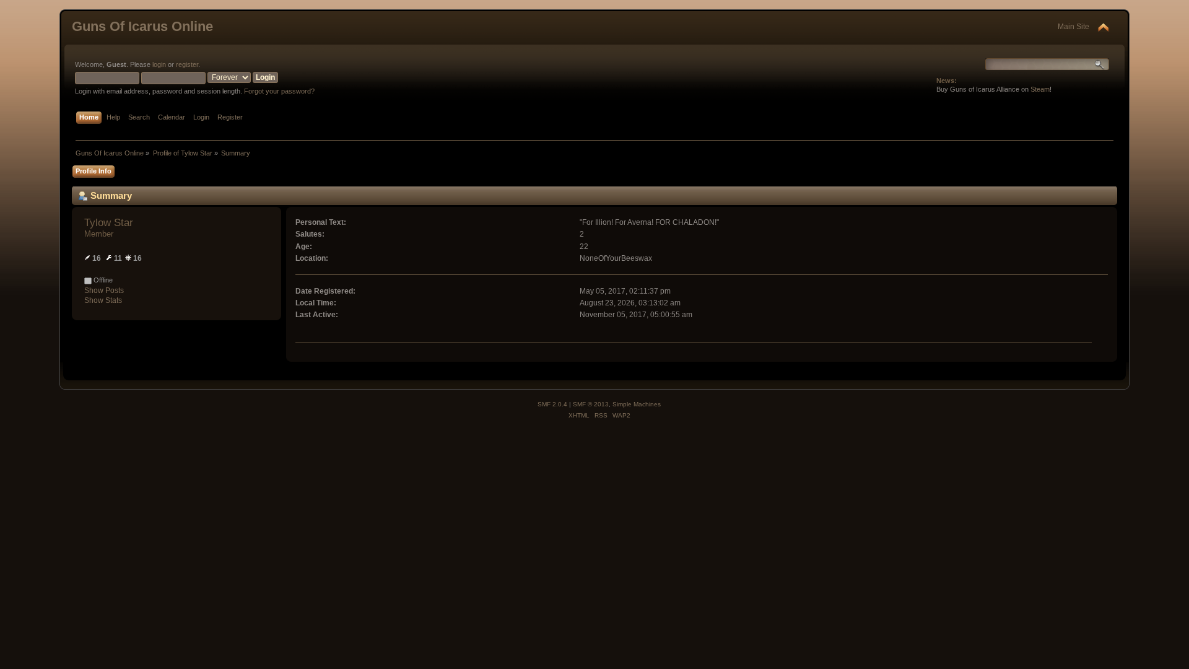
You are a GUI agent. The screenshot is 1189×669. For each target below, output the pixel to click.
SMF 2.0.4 (552, 404)
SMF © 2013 (591, 404)
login (159, 64)
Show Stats (103, 300)
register (187, 64)
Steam (1040, 89)
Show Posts (104, 290)
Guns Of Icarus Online (142, 26)
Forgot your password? (279, 91)
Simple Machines (636, 404)
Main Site (1073, 26)
